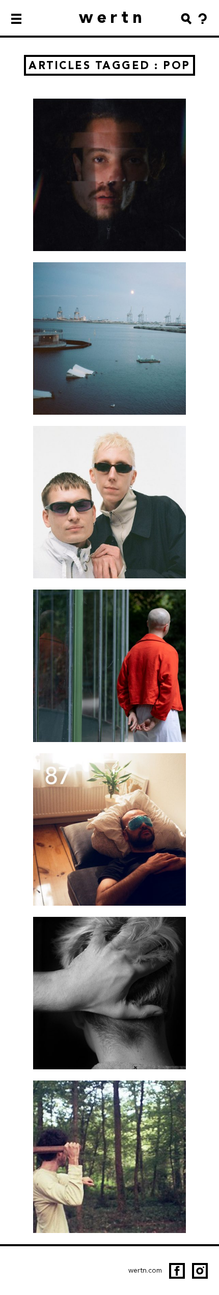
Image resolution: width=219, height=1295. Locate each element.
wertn (113, 17)
